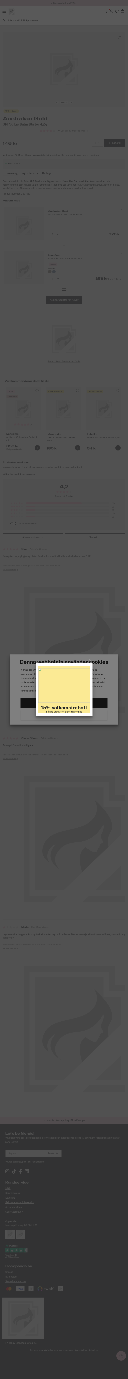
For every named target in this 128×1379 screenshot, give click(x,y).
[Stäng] (90, 660)
